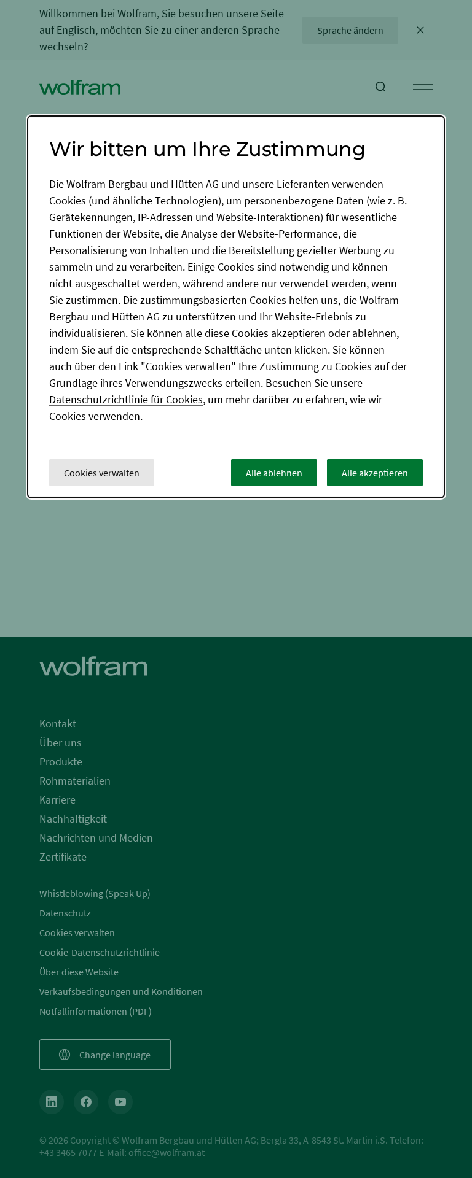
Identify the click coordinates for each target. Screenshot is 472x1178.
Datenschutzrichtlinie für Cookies (126, 399)
